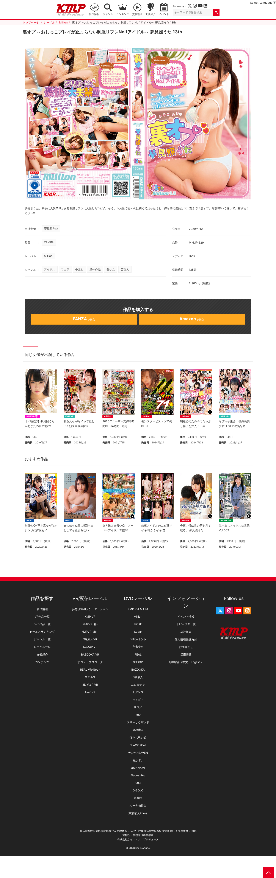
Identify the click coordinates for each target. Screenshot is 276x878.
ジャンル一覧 (42, 639)
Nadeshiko (138, 775)
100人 (138, 783)
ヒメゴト (138, 699)
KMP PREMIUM (138, 609)
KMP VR (69, 416)
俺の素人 (138, 730)
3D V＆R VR (90, 684)
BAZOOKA (226, 520)
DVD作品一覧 (42, 624)
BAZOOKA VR (90, 654)
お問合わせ (186, 647)
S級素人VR (90, 639)
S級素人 (138, 677)
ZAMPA (49, 242)
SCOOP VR (90, 646)
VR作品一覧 (42, 616)
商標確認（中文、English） (185, 662)
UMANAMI (138, 767)
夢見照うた (51, 228)
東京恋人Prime (138, 813)
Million (48, 256)
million (107, 416)
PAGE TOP (268, 872)
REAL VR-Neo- (90, 669)
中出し (79, 269)
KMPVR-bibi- (90, 631)
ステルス (90, 677)
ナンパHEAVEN (138, 752)
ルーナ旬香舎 (138, 805)
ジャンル (108, 14)
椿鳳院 (138, 798)
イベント (164, 14)
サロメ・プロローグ (90, 662)
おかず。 (138, 760)
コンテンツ (42, 662)
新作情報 (42, 609)
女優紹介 (151, 14)
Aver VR (90, 692)
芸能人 (125, 269)
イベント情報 (185, 616)
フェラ (65, 269)
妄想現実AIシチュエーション (90, 609)
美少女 (111, 269)
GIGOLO (138, 790)
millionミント (138, 639)
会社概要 (185, 632)
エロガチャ (138, 684)
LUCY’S (138, 692)
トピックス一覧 (186, 624)
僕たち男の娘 (138, 737)
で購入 (84, 318)
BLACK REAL (138, 745)
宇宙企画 (138, 646)
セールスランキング (42, 631)
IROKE (138, 624)
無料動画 (137, 14)
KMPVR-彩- (33, 416)
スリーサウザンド (138, 722)
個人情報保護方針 (186, 639)
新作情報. (94, 14)
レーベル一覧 (42, 646)
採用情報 (185, 654)
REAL (29, 520)
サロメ (138, 707)
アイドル (49, 269)
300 (138, 714)
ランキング (122, 14)
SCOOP (138, 662)
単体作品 (95, 269)
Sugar (138, 631)
